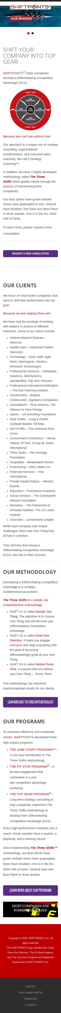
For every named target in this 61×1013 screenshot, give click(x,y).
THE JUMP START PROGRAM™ (32, 749)
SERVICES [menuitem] (30, 998)
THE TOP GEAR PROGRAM (29, 794)
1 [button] (28, 33)
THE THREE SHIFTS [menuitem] (30, 992)
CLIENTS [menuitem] (30, 1005)
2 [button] (32, 33)
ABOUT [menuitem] (30, 986)
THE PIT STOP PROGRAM (29, 766)
